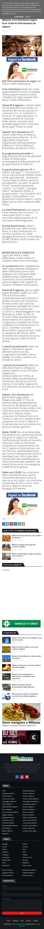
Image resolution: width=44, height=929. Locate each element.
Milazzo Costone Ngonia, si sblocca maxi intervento (26, 657)
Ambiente (5, 852)
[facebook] (17, 777)
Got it (28, 17)
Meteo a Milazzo (7, 831)
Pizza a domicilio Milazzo (10, 812)
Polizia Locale (27, 865)
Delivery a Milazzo (28, 815)
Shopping (5, 855)
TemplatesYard (19, 924)
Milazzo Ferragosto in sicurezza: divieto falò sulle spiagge (26, 666)
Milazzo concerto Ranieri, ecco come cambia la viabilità (25, 648)
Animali (25, 855)
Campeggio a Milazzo (9, 801)
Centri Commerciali (29, 828)
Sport (24, 849)
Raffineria (26, 863)
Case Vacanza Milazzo (30, 823)
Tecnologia (5, 857)
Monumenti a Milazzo (29, 870)
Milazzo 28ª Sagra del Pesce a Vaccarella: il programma (27, 537)
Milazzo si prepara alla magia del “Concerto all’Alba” (23, 546)
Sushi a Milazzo (7, 804)
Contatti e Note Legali (29, 831)
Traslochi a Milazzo (8, 823)
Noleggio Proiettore (8, 817)
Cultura (4, 849)
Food (24, 852)
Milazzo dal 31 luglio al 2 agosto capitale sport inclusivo (26, 555)
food (13, 518)
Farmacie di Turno (8, 820)
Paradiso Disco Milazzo (30, 826)
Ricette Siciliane (28, 875)
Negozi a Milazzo (7, 815)
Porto (4, 863)
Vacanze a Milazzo (29, 793)
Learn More (18, 17)
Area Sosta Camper (8, 799)
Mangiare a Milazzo (8, 793)
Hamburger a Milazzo (29, 804)
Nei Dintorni (6, 865)
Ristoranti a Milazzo (29, 809)
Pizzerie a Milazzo (28, 807)
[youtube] (27, 777)
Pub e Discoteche (28, 812)
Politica (25, 844)
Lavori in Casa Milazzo (30, 820)
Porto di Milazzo (7, 796)
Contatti (35, 921)
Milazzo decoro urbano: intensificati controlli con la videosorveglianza (25, 695)
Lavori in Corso (27, 857)
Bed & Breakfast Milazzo (10, 826)
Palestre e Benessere (30, 817)
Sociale (4, 847)
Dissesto (25, 860)
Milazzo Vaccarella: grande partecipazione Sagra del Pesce (23, 686)
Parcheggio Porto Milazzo (31, 801)
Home (4, 791)
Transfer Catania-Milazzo (31, 799)
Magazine (5, 834)
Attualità (4, 844)
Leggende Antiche (8, 873)
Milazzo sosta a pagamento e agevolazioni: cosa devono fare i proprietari (23, 676)
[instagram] (22, 777)
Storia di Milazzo (7, 875)
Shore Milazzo (6, 828)
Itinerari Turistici (7, 870)
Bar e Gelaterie (7, 809)
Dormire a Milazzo (28, 796)
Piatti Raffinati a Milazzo (10, 807)
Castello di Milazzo (29, 873)
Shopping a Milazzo (29, 791)
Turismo (25, 847)
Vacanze (28, 921)
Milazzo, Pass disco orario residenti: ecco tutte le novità (27, 639)
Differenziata (6, 860)
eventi (8, 518)
